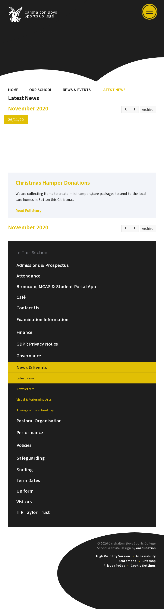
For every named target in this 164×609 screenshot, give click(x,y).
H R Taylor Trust (33, 512)
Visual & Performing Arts (33, 399)
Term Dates (28, 480)
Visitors (24, 501)
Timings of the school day (35, 410)
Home (13, 89)
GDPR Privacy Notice (37, 344)
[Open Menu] (149, 11)
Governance (28, 355)
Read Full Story (28, 210)
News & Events (77, 89)
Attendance (28, 276)
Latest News (113, 89)
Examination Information (42, 319)
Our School (40, 89)
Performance (29, 432)
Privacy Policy (114, 565)
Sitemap (149, 561)
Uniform (25, 491)
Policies (24, 445)
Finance (24, 332)
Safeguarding (30, 458)
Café (21, 297)
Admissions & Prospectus (42, 265)
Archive (148, 109)
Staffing (24, 469)
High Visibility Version (113, 556)
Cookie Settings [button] (143, 565)
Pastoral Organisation (39, 421)
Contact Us (27, 308)
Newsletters (25, 389)
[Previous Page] (126, 109)
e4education (146, 548)
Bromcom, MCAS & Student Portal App (56, 286)
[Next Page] (134, 109)
